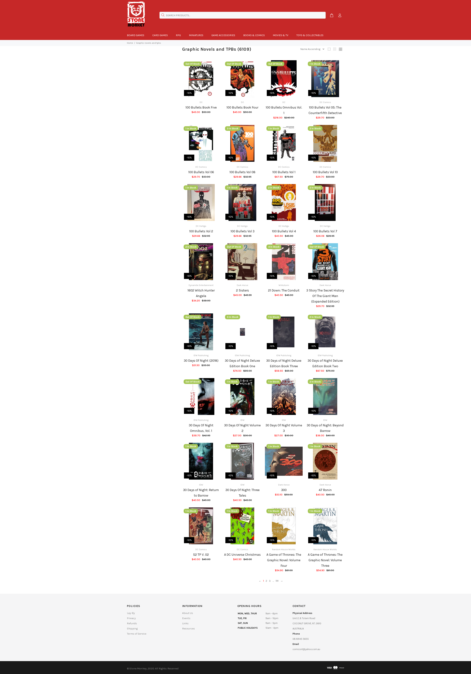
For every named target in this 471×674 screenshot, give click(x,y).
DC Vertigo (201, 226)
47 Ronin (325, 490)
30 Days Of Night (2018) (201, 361)
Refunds (132, 623)
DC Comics (325, 102)
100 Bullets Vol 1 (283, 172)
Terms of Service (136, 633)
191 (277, 580)
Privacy (131, 618)
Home (130, 43)
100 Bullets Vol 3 (242, 231)
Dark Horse (242, 285)
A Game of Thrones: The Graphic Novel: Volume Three (325, 560)
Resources (188, 628)
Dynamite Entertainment (201, 285)
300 (284, 490)
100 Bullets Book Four (242, 107)
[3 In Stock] (242, 332)
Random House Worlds (283, 549)
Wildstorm (284, 285)
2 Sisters (242, 290)
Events (186, 618)
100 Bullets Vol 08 (242, 172)
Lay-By (131, 613)
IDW (242, 420)
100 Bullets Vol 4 (284, 231)
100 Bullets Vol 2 (201, 231)
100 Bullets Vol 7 (325, 231)
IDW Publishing (201, 355)
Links (185, 623)
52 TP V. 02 (201, 555)
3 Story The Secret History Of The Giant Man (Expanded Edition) (325, 295)
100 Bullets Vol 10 (325, 172)
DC (201, 102)
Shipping (132, 628)
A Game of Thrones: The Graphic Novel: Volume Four (283, 560)
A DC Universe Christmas (242, 555)
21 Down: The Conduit (284, 290)
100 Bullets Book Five (201, 107)
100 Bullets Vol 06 (201, 172)
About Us (187, 613)
